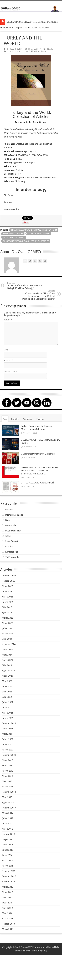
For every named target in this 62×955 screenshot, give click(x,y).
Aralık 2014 (7, 908)
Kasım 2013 (7, 918)
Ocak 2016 (7, 855)
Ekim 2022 (7, 691)
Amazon (8, 202)
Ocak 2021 (7, 744)
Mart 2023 (7, 681)
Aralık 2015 (7, 860)
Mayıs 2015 (7, 887)
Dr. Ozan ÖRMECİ (14, 49)
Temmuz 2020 (9, 755)
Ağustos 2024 (8, 644)
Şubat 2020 (7, 765)
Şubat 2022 (7, 702)
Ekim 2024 (7, 639)
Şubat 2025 (7, 628)
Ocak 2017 (7, 823)
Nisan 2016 (7, 844)
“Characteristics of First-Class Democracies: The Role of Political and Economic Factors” (38, 295)
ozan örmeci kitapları (39, 234)
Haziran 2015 (8, 881)
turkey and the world (14, 237)
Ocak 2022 (7, 707)
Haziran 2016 (8, 834)
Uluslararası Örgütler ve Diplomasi (38, 453)
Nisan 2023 (7, 676)
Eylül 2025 (7, 612)
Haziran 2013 (8, 923)
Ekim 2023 (7, 665)
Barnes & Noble (11, 209)
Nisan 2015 (7, 892)
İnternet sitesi (10, 371)
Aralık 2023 (7, 660)
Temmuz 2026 (9, 575)
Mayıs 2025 (7, 618)
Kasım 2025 (7, 602)
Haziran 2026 (8, 581)
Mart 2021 (7, 734)
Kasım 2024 (7, 633)
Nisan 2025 (7, 623)
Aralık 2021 (7, 712)
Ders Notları (11, 525)
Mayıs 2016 (7, 839)
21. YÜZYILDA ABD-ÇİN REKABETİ (37, 482)
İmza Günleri (11, 541)
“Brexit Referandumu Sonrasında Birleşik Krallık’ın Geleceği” (24, 286)
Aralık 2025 (7, 596)
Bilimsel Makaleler (14, 515)
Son (5, 419)
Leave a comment (15, 51)
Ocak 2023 (7, 686)
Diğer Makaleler (13, 530)
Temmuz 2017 (9, 807)
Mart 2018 (7, 797)
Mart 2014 (7, 913)
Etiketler (40, 419)
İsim (7, 350)
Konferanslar (11, 552)
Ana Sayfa (7, 27)
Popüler (15, 419)
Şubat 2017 (7, 818)
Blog (7, 520)
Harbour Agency (39, 950)
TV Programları (12, 557)
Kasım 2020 (7, 749)
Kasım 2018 (7, 786)
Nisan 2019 (7, 776)
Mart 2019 (7, 781)
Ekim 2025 (7, 607)
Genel (8, 536)
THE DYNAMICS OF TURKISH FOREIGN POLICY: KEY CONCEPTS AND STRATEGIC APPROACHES (39, 470)
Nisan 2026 (7, 586)
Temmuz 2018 (9, 792)
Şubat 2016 (7, 850)
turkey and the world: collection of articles (26, 241)
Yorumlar (27, 419)
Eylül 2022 (7, 697)
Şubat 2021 (7, 739)
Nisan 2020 (7, 760)
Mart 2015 (7, 897)
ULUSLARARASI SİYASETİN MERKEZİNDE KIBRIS (32, 22)
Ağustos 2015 (8, 871)
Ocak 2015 (7, 902)
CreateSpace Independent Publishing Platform (34, 230)
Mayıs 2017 (7, 813)
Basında (9, 509)
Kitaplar (18, 27)
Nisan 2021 (7, 728)
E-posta (8, 360)
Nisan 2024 (7, 649)
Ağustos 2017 (8, 802)
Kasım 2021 (7, 718)
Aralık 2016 (7, 829)
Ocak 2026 (7, 591)
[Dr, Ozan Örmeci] (31, 8)
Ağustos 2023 (8, 670)
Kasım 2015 (7, 865)
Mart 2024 (7, 654)
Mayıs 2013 (7, 929)
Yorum (8, 319)
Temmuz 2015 (9, 876)
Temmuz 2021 (9, 723)
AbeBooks (9, 195)
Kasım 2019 (7, 771)
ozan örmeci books (13, 234)
